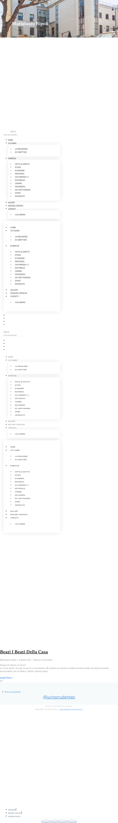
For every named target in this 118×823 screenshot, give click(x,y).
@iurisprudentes (59, 697)
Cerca (13, 131)
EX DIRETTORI (21, 152)
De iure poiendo (23, 190)
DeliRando (20, 186)
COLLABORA (20, 214)
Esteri (18, 167)
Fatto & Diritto (22, 164)
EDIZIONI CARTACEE (15, 205)
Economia (20, 170)
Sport (18, 193)
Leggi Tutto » (6, 678)
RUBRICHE (12, 158)
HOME (10, 140)
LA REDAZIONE (21, 149)
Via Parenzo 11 (22, 177)
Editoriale (20, 180)
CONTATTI (12, 209)
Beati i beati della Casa (24, 652)
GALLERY (11, 202)
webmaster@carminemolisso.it (71, 709)
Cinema (18, 183)
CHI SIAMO (12, 143)
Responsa (19, 173)
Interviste (20, 196)
